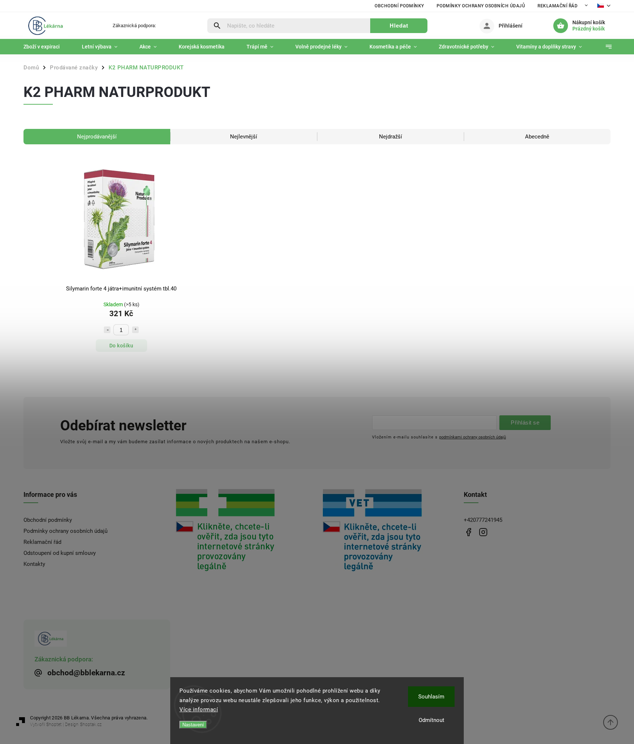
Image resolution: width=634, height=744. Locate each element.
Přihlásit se (525, 422)
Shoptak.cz (91, 724)
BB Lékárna (468, 532)
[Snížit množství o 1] (107, 329)
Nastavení (193, 724)
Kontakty (34, 564)
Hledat (399, 25)
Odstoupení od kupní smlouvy (59, 553)
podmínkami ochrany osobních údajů (472, 437)
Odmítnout (431, 720)
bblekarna (483, 532)
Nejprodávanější (97, 136)
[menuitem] (47, 46)
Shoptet (54, 724)
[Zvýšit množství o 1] (135, 329)
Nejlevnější (243, 136)
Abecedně (537, 136)
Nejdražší (390, 136)
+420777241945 (483, 520)
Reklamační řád (557, 5)
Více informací (198, 709)
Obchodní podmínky (399, 5)
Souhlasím (431, 696)
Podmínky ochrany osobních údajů (481, 5)
